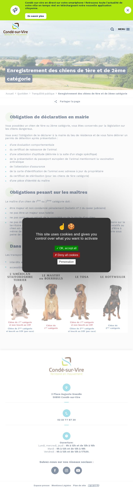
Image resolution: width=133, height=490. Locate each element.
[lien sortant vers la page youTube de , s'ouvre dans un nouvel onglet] (73, 79)
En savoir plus (36, 16)
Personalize (66, 261)
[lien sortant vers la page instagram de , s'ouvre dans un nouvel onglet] (66, 79)
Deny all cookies (67, 255)
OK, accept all (68, 248)
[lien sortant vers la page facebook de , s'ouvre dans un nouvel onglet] (59, 79)
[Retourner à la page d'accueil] (15, 29)
